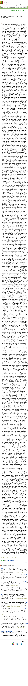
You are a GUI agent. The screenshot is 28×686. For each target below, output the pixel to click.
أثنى (26, 581)
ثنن (3, 562)
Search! (25, 7)
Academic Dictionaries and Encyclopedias (11, 4)
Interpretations (7, 13)
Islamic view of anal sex (6, 631)
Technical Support (7, 642)
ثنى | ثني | (25, 574)
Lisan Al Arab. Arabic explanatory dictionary (14, 10)
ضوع (27, 602)
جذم (25, 587)
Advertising (12, 642)
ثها (25, 562)
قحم (25, 608)
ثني (2, 568)
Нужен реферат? (10, 560)
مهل (2, 616)
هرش (26, 623)
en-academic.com (5, 2)
